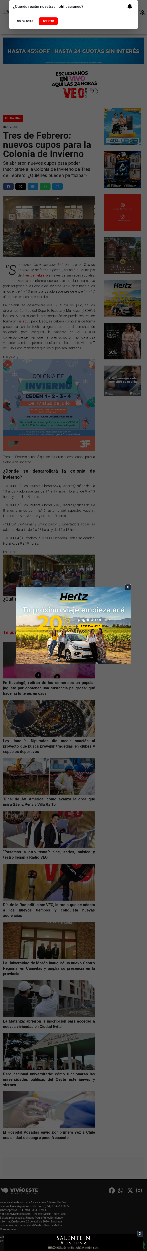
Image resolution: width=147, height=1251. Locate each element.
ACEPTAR (48, 21)
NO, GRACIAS (25, 21)
